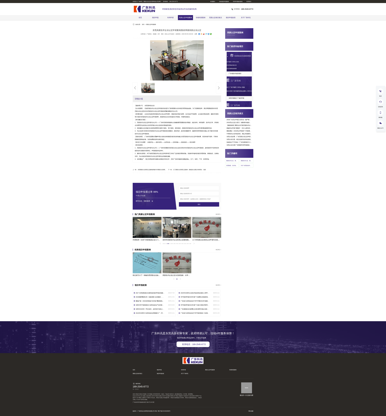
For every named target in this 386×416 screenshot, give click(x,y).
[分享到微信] (211, 34)
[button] (135, 87)
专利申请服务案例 (237, 1)
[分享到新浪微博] (204, 34)
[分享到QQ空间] (201, 34)
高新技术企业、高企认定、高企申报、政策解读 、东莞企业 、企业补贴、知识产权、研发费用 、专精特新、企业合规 (246, 160)
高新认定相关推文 (215, 17)
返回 (204, 169)
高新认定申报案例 (185, 17)
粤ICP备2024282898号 (164, 411)
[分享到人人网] (208, 34)
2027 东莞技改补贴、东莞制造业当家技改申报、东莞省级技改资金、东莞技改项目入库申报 (246, 165)
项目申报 (155, 17)
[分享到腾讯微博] (206, 34)
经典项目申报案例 (224, 1)
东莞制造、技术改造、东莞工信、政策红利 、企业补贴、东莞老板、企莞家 (232, 165)
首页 (140, 17)
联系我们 (248, 1)
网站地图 (250, 411)
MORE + (218, 214)
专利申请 (170, 17)
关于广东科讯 (246, 17)
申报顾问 (212, 1)
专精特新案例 (200, 17)
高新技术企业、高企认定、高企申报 (232, 160)
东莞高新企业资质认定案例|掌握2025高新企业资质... (152, 169)
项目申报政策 (231, 17)
